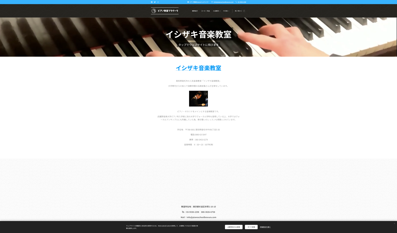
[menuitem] (196, 10)
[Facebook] (151, 2)
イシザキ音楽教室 (198, 67)
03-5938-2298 (242, 2)
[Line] (158, 2)
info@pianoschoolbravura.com (223, 2)
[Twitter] (155, 2)
